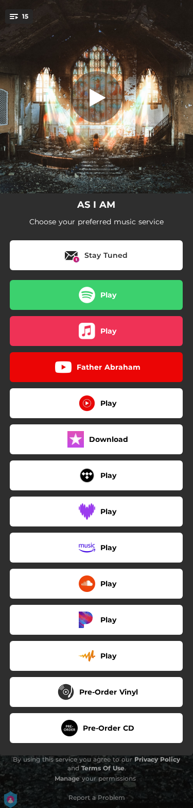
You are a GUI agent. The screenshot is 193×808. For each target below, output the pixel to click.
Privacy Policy (157, 759)
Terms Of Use (103, 768)
